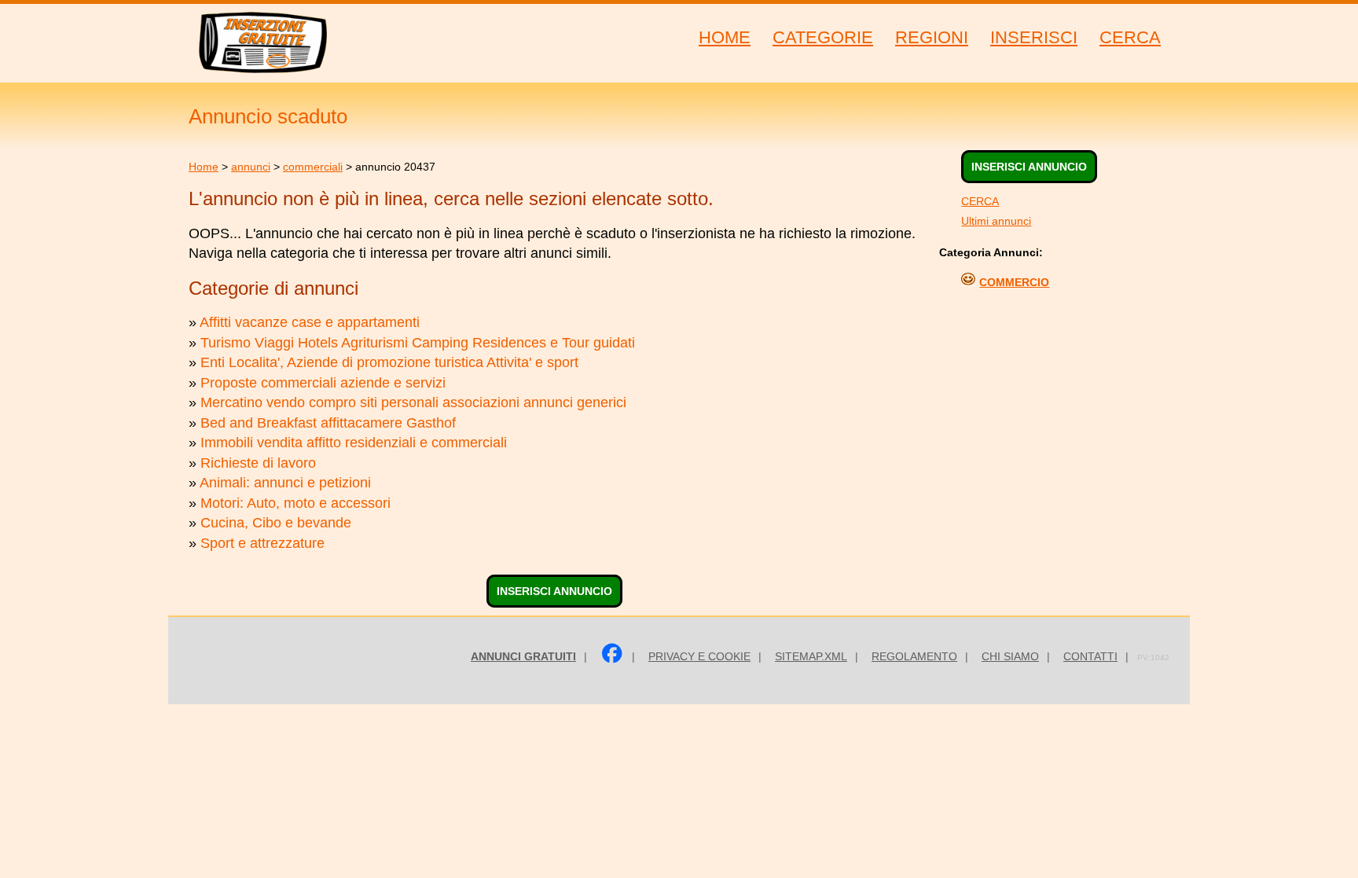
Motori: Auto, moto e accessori (295, 503)
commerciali (313, 166)
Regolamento (914, 656)
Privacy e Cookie (699, 656)
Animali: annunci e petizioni (285, 482)
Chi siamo (1010, 656)
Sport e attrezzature (262, 543)
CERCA (980, 201)
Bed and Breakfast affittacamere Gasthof (328, 423)
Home (203, 166)
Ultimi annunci (996, 221)
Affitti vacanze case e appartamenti (310, 322)
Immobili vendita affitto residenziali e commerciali (353, 442)
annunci (250, 166)
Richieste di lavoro (258, 463)
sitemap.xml (811, 656)
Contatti (1090, 656)
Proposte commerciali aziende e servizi (323, 383)
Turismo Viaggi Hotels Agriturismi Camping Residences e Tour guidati (417, 343)
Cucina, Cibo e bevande (275, 523)
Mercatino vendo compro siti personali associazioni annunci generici (413, 402)
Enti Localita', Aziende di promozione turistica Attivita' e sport (389, 362)
